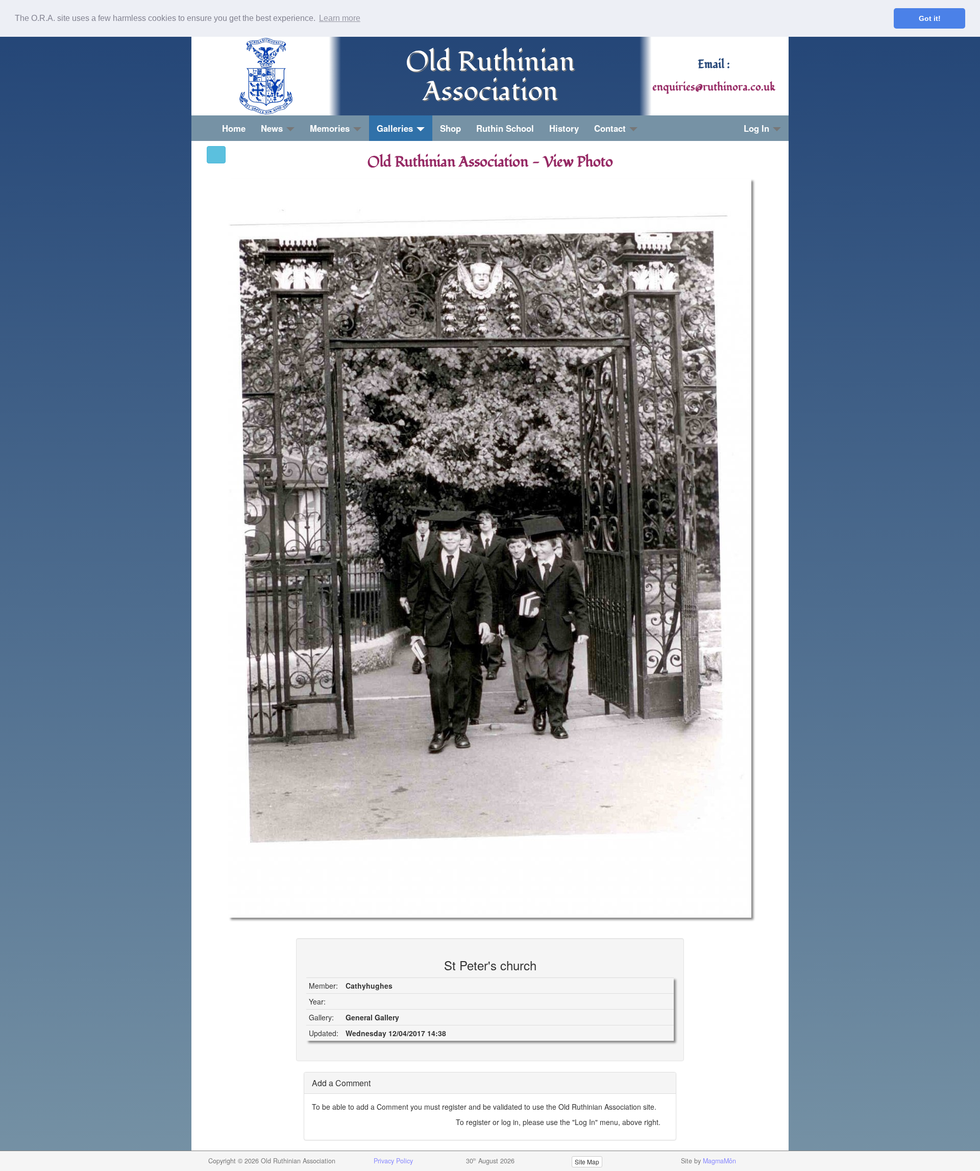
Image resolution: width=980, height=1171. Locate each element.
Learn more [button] (339, 18)
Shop (450, 128)
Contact (611, 128)
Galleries (396, 128)
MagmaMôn (719, 1160)
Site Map (587, 1161)
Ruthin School (505, 128)
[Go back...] (216, 154)
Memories (331, 128)
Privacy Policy (393, 1160)
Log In (758, 128)
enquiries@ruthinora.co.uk (713, 87)
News (273, 128)
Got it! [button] (930, 18)
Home (234, 128)
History (564, 128)
